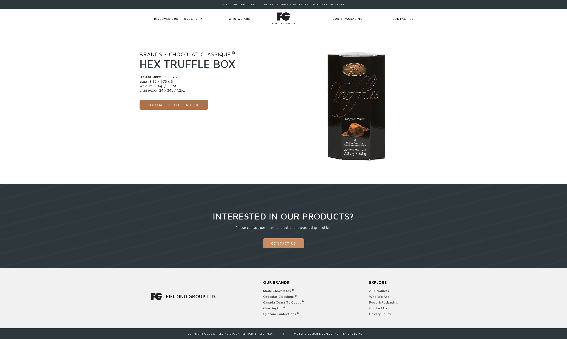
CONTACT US (403, 18)
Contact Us (378, 308)
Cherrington (273, 308)
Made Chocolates (277, 291)
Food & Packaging (383, 302)
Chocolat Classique (278, 296)
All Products (379, 291)
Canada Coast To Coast (282, 302)
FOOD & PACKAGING (347, 18)
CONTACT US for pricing (174, 105)
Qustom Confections (279, 314)
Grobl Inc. (355, 333)
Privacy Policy (380, 314)
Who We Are (239, 18)
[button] (176, 18)
